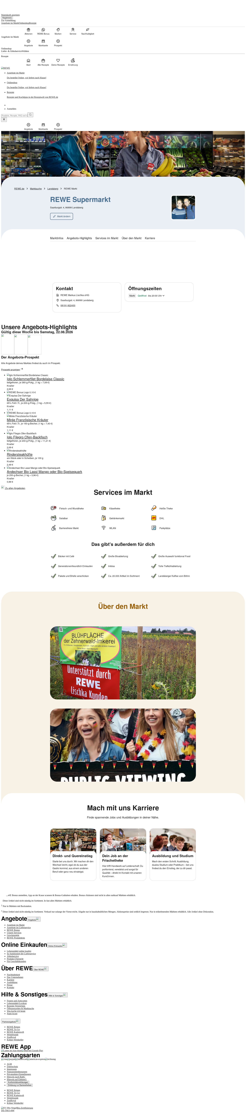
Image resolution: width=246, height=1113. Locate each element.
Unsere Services (14, 932)
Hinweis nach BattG (16, 1077)
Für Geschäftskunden (16, 961)
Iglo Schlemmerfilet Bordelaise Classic (35, 378)
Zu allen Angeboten (15, 488)
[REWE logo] (5, 68)
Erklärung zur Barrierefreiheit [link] (19, 1085)
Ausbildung (12, 982)
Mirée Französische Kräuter (27, 419)
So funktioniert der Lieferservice (21, 953)
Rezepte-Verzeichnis (16, 1006)
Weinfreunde (12, 1034)
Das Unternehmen (15, 977)
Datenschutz (12, 1066)
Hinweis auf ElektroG (17, 1079)
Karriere (10, 980)
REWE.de (19, 188)
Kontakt (10, 987)
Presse (10, 985)
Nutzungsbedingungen (17, 1071)
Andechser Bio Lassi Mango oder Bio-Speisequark (44, 471)
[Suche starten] (30, 114)
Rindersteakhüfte (19, 454)
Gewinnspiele (13, 935)
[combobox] (14, 115)
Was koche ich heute (16, 1011)
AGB (9, 1064)
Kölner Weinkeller (15, 1040)
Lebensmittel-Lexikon (17, 1003)
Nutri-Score (12, 1013)
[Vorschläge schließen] (4, 119)
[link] (126, 75)
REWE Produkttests (16, 938)
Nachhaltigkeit (13, 974)
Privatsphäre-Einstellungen (19, 1074)
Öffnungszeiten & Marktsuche (20, 1008)
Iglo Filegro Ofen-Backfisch (27, 436)
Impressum (12, 1069)
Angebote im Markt (15, 925)
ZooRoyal (11, 1037)
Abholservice (13, 956)
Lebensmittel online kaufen (19, 951)
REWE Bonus (13, 930)
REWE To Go (13, 1029)
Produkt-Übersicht (15, 959)
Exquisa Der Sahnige (22, 399)
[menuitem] (28, 31)
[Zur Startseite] (10, 5)
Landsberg (52, 188)
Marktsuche (36, 188)
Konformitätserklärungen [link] (18, 1082)
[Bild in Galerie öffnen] (123, 662)
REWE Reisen (13, 1027)
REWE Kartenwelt (15, 1032)
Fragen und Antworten (17, 1001)
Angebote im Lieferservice (19, 927)
